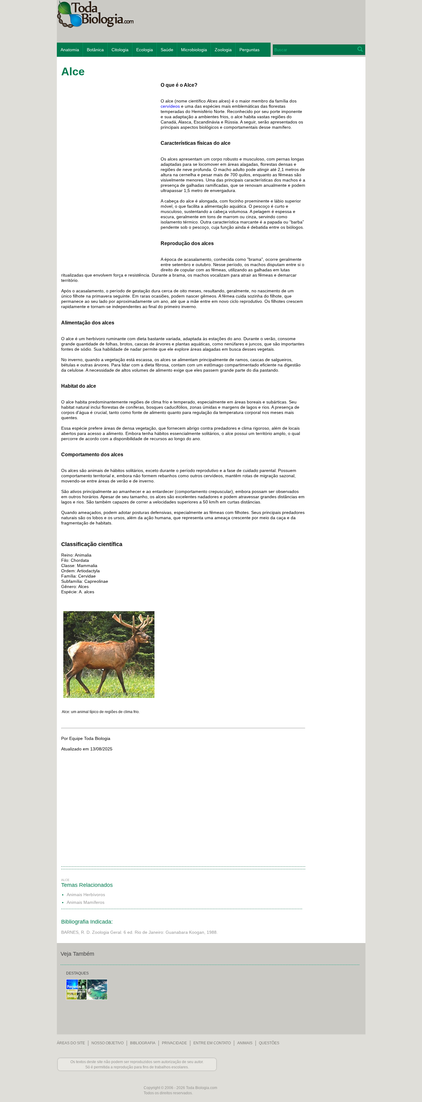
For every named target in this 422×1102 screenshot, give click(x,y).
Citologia (120, 49)
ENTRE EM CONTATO (212, 1043)
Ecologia (144, 49)
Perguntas (249, 49)
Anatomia (70, 49)
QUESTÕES (269, 1043)
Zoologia (223, 49)
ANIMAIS (244, 1043)
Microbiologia (194, 49)
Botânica (95, 49)
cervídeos (170, 106)
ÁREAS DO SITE (71, 1043)
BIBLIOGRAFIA (142, 1043)
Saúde (167, 49)
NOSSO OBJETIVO (107, 1043)
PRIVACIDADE (174, 1043)
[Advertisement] (334, 158)
